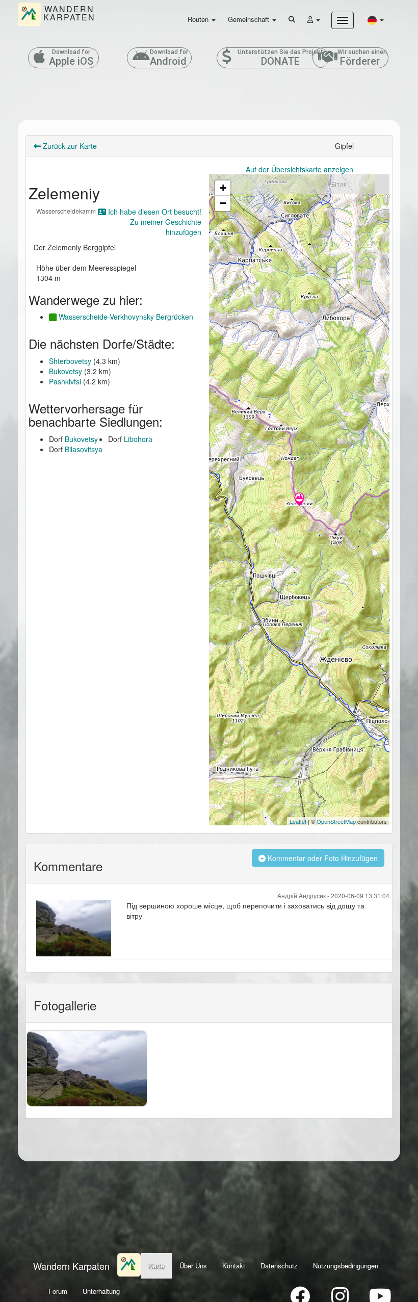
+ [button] (223, 187)
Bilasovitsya (83, 449)
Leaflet (298, 821)
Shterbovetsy (70, 361)
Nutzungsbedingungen (345, 1265)
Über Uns (193, 1265)
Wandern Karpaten (71, 1265)
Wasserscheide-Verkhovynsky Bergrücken (125, 316)
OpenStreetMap (336, 821)
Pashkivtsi (65, 381)
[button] (375, 20)
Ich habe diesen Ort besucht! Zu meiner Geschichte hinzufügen (153, 221)
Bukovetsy (65, 371)
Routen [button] (199, 19)
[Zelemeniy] (299, 500)
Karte (156, 1265)
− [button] (223, 203)
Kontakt (233, 1265)
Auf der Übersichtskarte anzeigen (299, 169)
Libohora (138, 439)
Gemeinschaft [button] (249, 19)
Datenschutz (279, 1265)
